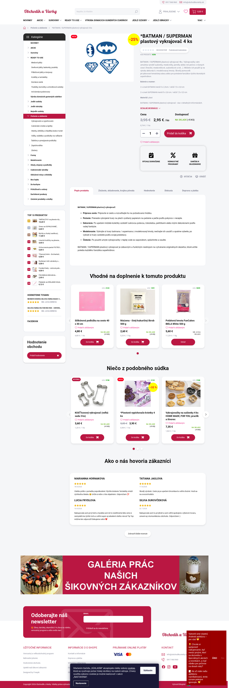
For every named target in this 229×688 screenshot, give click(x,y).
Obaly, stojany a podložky (41, 165)
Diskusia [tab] (169, 190)
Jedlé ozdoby (36, 102)
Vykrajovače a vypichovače (42, 121)
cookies (131, 668)
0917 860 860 (172, 660)
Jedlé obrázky (36, 106)
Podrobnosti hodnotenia (177, 50)
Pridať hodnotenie (37, 355)
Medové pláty (36, 63)
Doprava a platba (75, 658)
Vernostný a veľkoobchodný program (38, 653)
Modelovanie (36, 160)
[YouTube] (175, 666)
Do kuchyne (35, 184)
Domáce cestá (37, 82)
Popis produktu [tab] (81, 190)
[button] (138, 353)
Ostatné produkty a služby (41, 199)
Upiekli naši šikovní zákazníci (35, 668)
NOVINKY (35, 43)
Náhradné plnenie (30, 658)
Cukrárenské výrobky (39, 170)
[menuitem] (28, 20)
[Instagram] (169, 666)
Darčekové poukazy (39, 194)
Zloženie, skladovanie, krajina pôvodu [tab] (116, 190)
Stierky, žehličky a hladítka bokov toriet (47, 131)
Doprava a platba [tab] (190, 190)
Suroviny (34, 53)
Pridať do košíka (176, 133)
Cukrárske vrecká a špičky (41, 126)
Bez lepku (35, 180)
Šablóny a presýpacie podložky (43, 140)
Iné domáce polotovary (40, 92)
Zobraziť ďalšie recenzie (137, 534)
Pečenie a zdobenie (39, 116)
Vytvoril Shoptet (178, 684)
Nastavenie (81, 683)
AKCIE (33, 48)
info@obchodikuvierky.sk (177, 654)
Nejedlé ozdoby (37, 111)
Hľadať (136, 11)
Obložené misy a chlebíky (41, 175)
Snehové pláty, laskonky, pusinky (44, 67)
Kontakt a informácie (76, 653)
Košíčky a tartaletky (39, 77)
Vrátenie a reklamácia (77, 663)
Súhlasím (148, 670)
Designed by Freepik (31, 672)
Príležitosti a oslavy (39, 189)
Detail (183, 342)
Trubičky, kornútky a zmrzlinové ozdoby (47, 87)
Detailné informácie (149, 108)
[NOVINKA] (92, 394)
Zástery (34, 150)
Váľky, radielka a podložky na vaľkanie (46, 136)
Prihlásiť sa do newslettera (97, 628)
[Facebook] (164, 666)
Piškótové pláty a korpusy (41, 72)
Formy (33, 155)
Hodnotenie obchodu (31, 663)
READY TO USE (37, 58)
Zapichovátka (37, 145)
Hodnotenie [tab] (149, 190)
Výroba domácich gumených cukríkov (46, 97)
